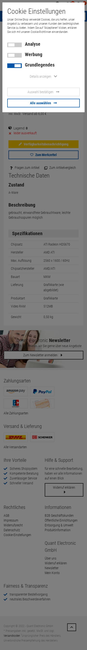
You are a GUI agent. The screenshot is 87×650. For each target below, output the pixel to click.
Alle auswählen (40, 103)
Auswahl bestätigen (40, 92)
